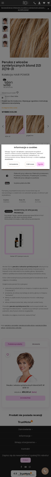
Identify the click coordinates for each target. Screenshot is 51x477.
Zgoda (40, 164)
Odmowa (30, 164)
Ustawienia (13, 164)
